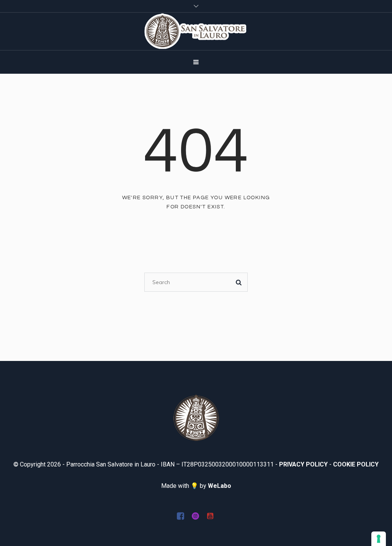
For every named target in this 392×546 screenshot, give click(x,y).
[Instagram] (195, 516)
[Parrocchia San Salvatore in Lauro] (196, 418)
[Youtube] (210, 516)
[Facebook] (180, 516)
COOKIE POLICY (356, 464)
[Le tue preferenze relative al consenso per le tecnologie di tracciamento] (378, 538)
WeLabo (219, 485)
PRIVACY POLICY (303, 464)
